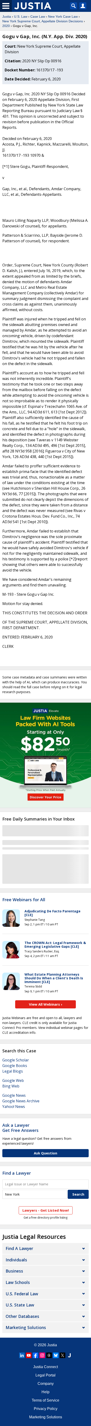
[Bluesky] (56, 1355)
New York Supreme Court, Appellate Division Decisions (42, 21)
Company (46, 1384)
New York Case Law (63, 16)
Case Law (37, 16)
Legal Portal (45, 1375)
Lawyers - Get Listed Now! (45, 1210)
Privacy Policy (45, 1409)
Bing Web (10, 1086)
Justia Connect (45, 1367)
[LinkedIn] (22, 1355)
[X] (62, 1355)
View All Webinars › (45, 1004)
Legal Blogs (12, 1071)
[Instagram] (42, 1355)
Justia (6, 16)
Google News (14, 1095)
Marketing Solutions (26, 1327)
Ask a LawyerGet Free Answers (20, 1127)
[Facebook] (35, 1355)
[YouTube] (29, 1355)
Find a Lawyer (16, 1173)
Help (45, 1392)
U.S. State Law (20, 1305)
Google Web (13, 1080)
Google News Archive (20, 1101)
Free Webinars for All (23, 899)
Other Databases (22, 1316)
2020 (6, 26)
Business (14, 1271)
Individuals (16, 1260)
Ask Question (45, 1153)
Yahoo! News (13, 1106)
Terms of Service (45, 1400)
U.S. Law (20, 16)
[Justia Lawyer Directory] (69, 1355)
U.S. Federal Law (22, 1293)
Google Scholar (15, 1060)
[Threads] (49, 1355)
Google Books (14, 1065)
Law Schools (18, 1282)
